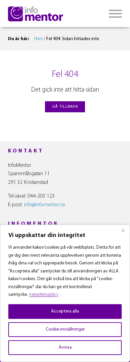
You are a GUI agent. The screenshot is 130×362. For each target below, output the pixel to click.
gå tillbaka (65, 107)
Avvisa (65, 347)
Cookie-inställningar (65, 329)
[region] (65, 293)
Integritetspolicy (43, 294)
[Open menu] (115, 14)
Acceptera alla (65, 311)
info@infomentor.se (44, 205)
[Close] (123, 230)
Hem (38, 38)
